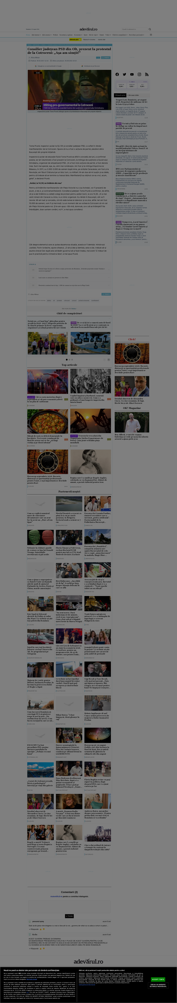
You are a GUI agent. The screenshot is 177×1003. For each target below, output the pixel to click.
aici (28, 992)
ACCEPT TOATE (158, 979)
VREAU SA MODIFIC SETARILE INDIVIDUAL (158, 985)
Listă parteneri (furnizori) (87, 985)
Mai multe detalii (32, 979)
